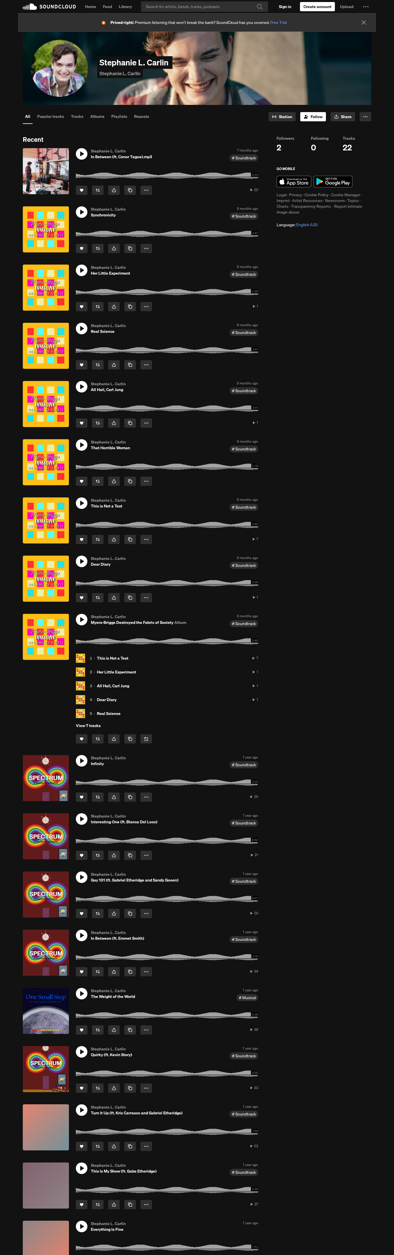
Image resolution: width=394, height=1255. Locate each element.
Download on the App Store (294, 181)
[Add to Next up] (146, 738)
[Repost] (98, 190)
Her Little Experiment (116, 672)
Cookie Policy (317, 195)
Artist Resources (307, 200)
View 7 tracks (88, 725)
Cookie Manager (345, 195)
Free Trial (278, 22)
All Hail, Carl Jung (113, 686)
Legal (281, 195)
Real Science (109, 713)
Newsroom (335, 200)
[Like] (81, 190)
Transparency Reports (311, 206)
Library (125, 6)
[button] (365, 6)
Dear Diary (107, 700)
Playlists (119, 116)
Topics (353, 200)
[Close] (364, 22)
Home (90, 6)
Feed (107, 6)
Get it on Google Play (333, 181)
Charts (282, 206)
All (27, 116)
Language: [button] (297, 225)
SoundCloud (49, 6)
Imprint (283, 200)
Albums (97, 116)
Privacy (295, 195)
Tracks (77, 116)
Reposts (141, 116)
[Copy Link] (130, 190)
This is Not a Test (112, 658)
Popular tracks (50, 116)
